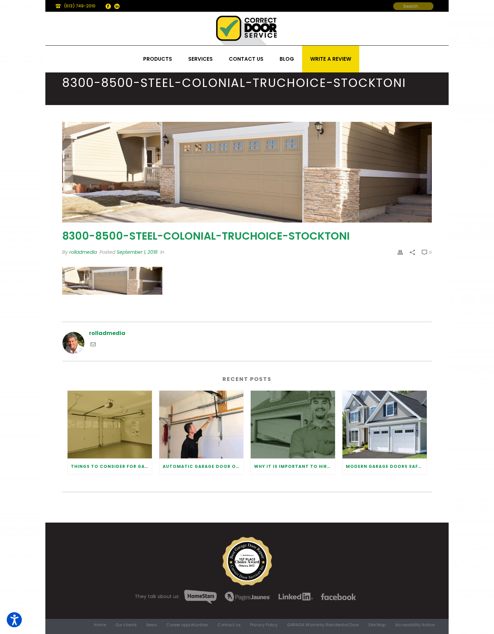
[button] (14, 619)
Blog (287, 58)
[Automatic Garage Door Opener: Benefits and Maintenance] (201, 424)
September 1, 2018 (137, 252)
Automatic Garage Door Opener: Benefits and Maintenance (203, 466)
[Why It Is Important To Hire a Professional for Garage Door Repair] (293, 424)
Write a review (330, 58)
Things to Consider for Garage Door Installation (111, 466)
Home (100, 625)
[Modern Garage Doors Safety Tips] (384, 424)
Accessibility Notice (415, 625)
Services (200, 58)
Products (157, 58)
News (151, 625)
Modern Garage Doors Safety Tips (386, 466)
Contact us (246, 58)
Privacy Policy (264, 625)
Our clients (126, 625)
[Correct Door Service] (247, 28)
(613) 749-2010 (79, 6)
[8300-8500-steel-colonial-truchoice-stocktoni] (247, 172)
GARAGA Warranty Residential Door (323, 625)
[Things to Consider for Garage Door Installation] (110, 424)
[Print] (400, 252)
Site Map (377, 625)
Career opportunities (187, 625)
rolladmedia (83, 252)
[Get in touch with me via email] (93, 345)
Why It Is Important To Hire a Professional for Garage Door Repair (294, 466)
